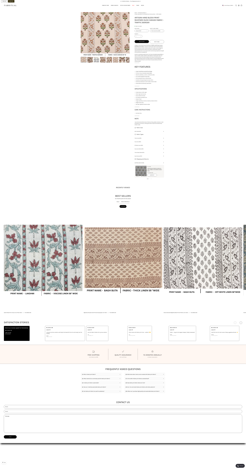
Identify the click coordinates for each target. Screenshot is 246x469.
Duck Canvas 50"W (138, 156)
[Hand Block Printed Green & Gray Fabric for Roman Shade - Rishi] (141, 171)
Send (10, 436)
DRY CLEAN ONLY (138, 131)
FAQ (99, 451)
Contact (100, 455)
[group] (123, 261)
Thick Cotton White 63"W (139, 152)
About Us (100, 449)
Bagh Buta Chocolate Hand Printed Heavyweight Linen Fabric (95, 312)
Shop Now (123, 206)
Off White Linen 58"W (139, 145)
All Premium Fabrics (142, 12)
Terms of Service (119, 453)
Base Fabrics (83, 449)
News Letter (100, 453)
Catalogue (83, 451)
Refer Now (100, 457)
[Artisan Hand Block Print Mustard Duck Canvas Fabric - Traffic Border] (83, 60)
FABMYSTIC (11, 1)
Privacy (117, 455)
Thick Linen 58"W (138, 138)
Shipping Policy (119, 449)
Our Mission (83, 453)
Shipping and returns (139, 162)
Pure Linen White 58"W (139, 148)
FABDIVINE (4, 1)
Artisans (82, 455)
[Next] (241, 322)
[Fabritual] (10, 5)
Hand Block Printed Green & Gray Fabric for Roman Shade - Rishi (154, 169)
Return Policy (118, 451)
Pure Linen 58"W (138, 141)
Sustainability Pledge (85, 457)
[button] (236, 5)
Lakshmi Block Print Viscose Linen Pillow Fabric (13, 312)
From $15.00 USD (28, 312)
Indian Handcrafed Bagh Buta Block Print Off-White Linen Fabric (176, 312)
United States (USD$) (228, 5)
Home (136, 12)
